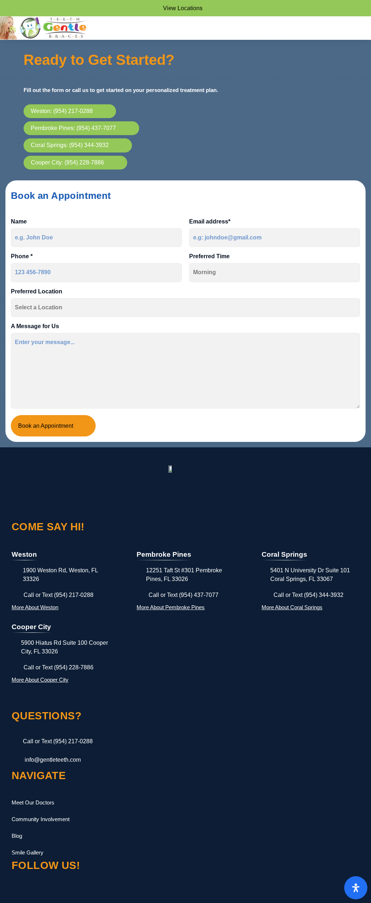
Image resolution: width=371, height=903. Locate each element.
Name (19, 222)
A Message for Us (35, 326)
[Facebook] (21, 893)
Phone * (22, 256)
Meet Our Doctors (33, 802)
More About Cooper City (40, 680)
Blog (17, 836)
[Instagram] (52, 893)
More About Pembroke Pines (171, 607)
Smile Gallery (27, 852)
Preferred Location (36, 291)
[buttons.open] (355, 887)
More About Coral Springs (292, 607)
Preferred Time (209, 256)
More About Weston (35, 607)
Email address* (209, 222)
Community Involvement (41, 819)
